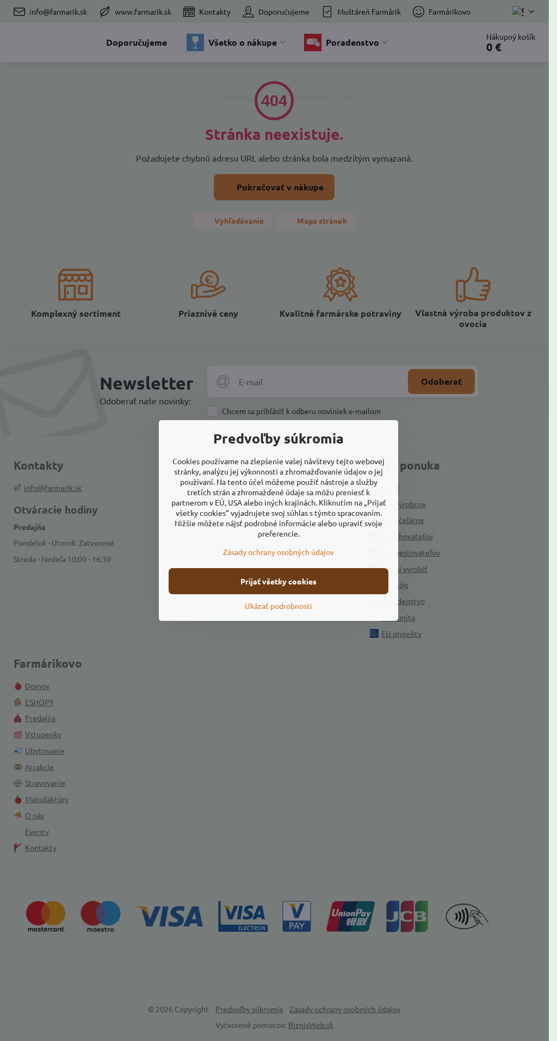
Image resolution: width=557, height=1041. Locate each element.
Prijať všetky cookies (278, 581)
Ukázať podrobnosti (278, 606)
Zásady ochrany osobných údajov (278, 552)
